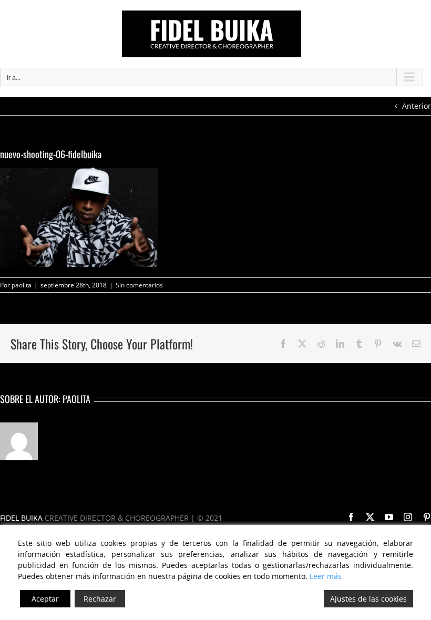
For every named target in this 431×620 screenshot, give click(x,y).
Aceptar (45, 599)
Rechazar (100, 599)
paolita (22, 285)
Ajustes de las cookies (368, 599)
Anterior (416, 106)
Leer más (326, 576)
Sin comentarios (139, 285)
